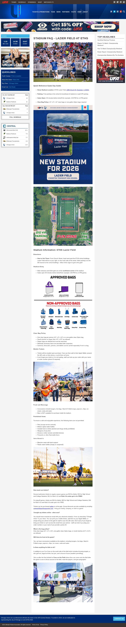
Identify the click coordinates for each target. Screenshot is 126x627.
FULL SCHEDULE (15, 117)
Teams (13, 2)
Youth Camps (6, 76)
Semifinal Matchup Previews (106, 40)
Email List (5, 87)
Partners (65, 12)
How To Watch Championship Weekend (109, 48)
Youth (73, 12)
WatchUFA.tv (49, 2)
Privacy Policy (44, 624)
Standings (32, 2)
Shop (40, 2)
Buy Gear (5, 83)
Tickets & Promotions (40, 12)
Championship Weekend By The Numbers (110, 55)
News (59, 12)
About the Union (7, 79)
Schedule (22, 2)
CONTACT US (119, 618)
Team (53, 12)
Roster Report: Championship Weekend (109, 52)
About (85, 12)
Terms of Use (35, 624)
